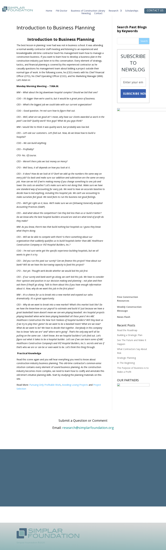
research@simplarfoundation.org (88, 427)
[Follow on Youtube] (127, 530)
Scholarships (131, 11)
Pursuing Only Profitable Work (45, 384)
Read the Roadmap (127, 330)
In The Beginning (126, 362)
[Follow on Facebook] (114, 530)
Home (49, 11)
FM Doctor (61, 11)
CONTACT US (155, 10)
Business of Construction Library (88, 11)
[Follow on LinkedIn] (108, 530)
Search (144, 41)
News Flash (123, 316)
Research (113, 11)
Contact (98, 14)
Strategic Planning (126, 357)
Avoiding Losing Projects (75, 384)
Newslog (86, 14)
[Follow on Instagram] (121, 530)
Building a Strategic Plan (129, 335)
